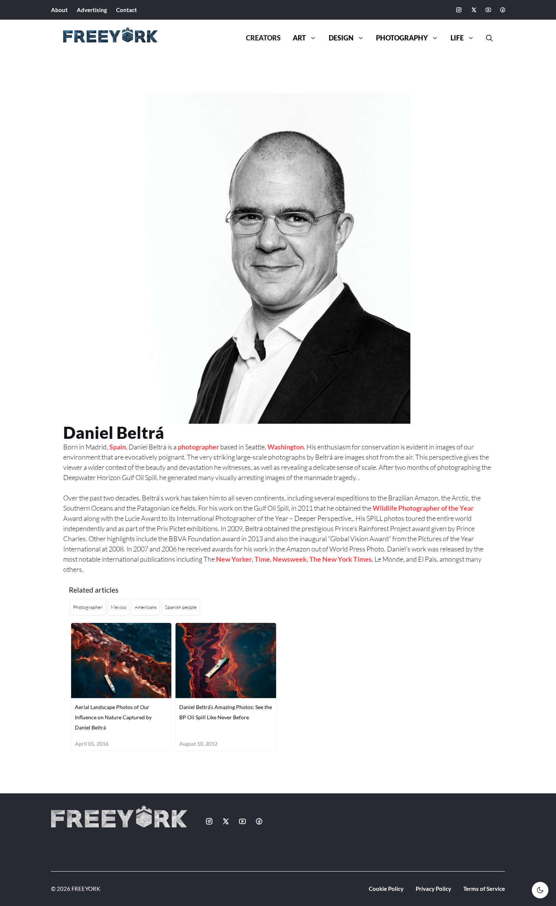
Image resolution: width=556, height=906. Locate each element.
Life (457, 38)
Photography (402, 38)
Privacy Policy (433, 888)
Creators (263, 38)
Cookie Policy (386, 888)
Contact (126, 9)
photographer (198, 447)
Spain (117, 447)
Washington (285, 447)
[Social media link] (459, 10)
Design (341, 38)
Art (299, 38)
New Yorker (234, 559)
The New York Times (340, 559)
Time (262, 559)
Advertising (92, 9)
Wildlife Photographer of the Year (423, 508)
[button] (486, 38)
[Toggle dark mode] (540, 890)
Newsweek (290, 559)
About (59, 9)
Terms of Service (484, 888)
